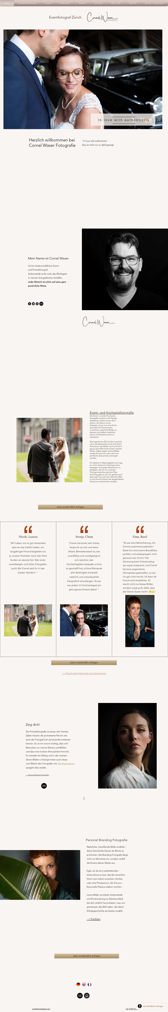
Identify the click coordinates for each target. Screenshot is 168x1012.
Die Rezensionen (66, 763)
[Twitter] (33, 303)
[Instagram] (37, 303)
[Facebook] (29, 303)
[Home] (87, 995)
